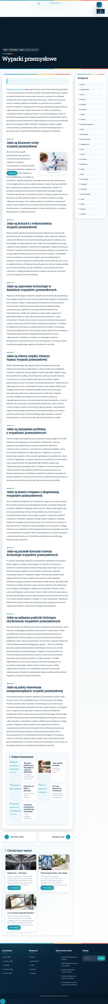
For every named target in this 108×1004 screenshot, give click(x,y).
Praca (82, 149)
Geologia (83, 109)
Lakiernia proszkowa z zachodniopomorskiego (29, 808)
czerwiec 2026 (8, 961)
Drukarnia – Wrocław (17, 873)
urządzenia (12, 173)
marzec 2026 (8, 973)
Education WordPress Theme (54, 996)
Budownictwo (84, 89)
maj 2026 (6, 965)
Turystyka (83, 189)
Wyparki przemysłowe (15, 89)
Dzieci (82, 94)
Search (101, 958)
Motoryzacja (84, 134)
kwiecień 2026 (8, 969)
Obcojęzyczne (84, 144)
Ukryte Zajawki (85, 194)
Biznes (82, 84)
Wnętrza (83, 209)
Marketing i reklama (86, 124)
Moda (82, 129)
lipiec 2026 (7, 957)
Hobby (82, 114)
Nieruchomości (85, 139)
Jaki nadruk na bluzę (57, 764)
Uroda (82, 199)
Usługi (21, 50)
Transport (83, 184)
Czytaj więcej (14, 888)
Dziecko (82, 99)
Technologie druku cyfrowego (53, 873)
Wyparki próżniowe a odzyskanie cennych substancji (29, 767)
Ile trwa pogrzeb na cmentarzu (56, 788)
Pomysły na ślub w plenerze (29, 788)
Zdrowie (83, 214)
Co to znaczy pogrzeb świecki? (20, 913)
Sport (82, 174)
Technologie (13, 50)
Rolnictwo (83, 164)
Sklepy (82, 169)
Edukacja (83, 104)
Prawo (82, 154)
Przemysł (83, 159)
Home (5, 50)
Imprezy (83, 119)
